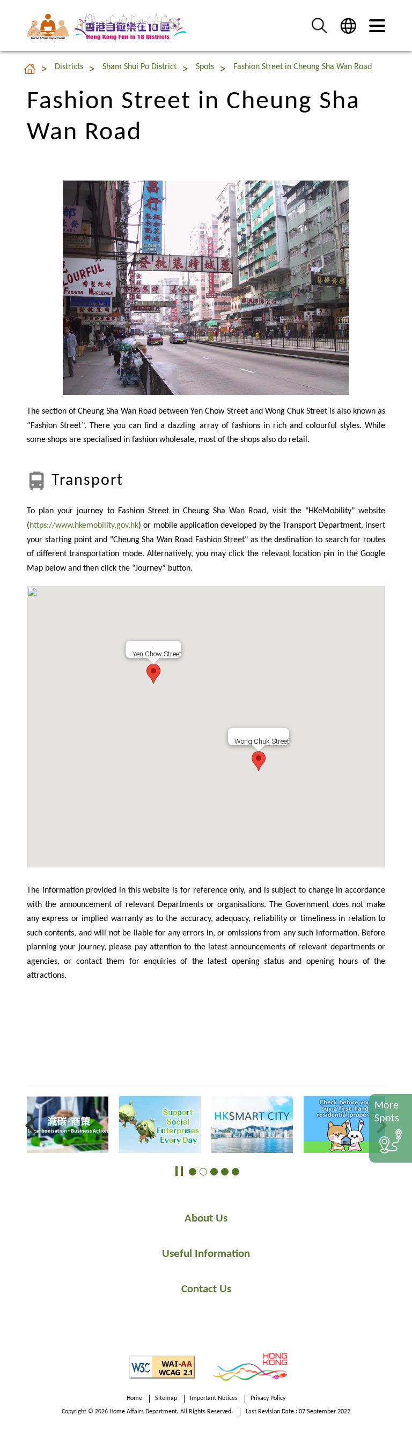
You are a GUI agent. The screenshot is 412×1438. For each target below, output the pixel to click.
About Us (206, 1218)
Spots (205, 67)
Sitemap (166, 1398)
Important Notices (214, 1398)
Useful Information (206, 1254)
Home (134, 1398)
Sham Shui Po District (139, 67)
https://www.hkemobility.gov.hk (84, 525)
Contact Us (206, 1289)
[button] (319, 25)
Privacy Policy (268, 1398)
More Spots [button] (386, 1112)
